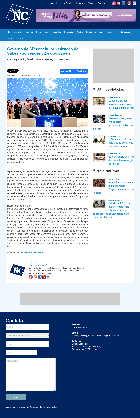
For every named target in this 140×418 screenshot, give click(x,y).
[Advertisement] (113, 66)
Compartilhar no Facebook (73, 71)
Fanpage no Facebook (31, 253)
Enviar (16, 397)
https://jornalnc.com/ (38, 265)
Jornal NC (33, 262)
